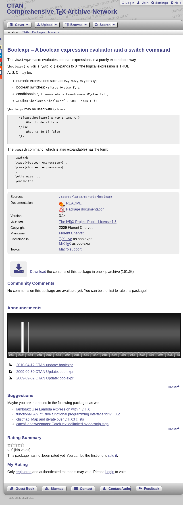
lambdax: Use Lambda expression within (53, 409)
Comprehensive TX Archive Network (62, 9)
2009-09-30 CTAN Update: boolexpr (44, 372)
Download (38, 272)
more (172, 386)
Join (145, 2)
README (74, 203)
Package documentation (85, 209)
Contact (86, 488)
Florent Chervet (71, 233)
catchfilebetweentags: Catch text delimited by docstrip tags (62, 424)
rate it (112, 455)
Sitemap (57, 488)
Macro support (70, 249)
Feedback (151, 488)
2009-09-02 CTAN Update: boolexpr (44, 378)
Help (178, 2)
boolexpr (53, 32)
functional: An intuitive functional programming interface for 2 (68, 414)
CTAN (25, 32)
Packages (39, 32)
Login (129, 2)
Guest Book (25, 488)
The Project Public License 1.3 (87, 222)
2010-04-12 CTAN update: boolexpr (44, 365)
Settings (161, 2)
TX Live (65, 239)
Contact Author (119, 488)
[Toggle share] (1, 39)
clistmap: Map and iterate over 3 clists (50, 419)
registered (23, 472)
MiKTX (65, 243)
